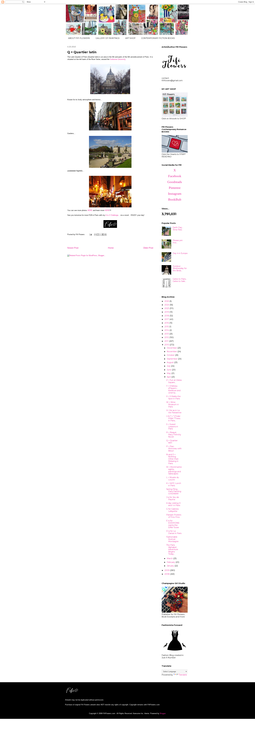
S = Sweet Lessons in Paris (172, 426)
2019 (167, 312)
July (169, 366)
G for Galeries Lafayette (172, 510)
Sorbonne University (117, 59)
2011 (167, 341)
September (172, 359)
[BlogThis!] (98, 234)
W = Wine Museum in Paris (172, 404)
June (169, 370)
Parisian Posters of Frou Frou (173, 516)
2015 (167, 326)
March (170, 558)
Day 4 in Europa (180, 253)
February (171, 562)
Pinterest (174, 188)
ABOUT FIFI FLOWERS (79, 38)
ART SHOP (130, 38)
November (172, 351)
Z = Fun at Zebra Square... (174, 381)
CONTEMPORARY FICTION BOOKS (158, 38)
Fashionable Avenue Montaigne (172, 539)
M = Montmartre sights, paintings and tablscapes (174, 470)
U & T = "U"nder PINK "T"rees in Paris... (173, 418)
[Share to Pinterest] (105, 234)
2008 (167, 574)
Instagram (174, 193)
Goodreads (174, 182)
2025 (167, 301)
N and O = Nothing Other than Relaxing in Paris (172, 459)
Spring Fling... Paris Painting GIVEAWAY (173, 491)
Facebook (174, 176)
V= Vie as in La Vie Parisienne (173, 411)
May (169, 373)
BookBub (174, 199)
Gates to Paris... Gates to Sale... (180, 280)
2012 (167, 337)
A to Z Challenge (111, 215)
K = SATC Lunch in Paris (173, 484)
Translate (183, 675)
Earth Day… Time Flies (178, 228)
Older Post (148, 248)
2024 (167, 305)
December (172, 348)
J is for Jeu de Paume (172, 498)
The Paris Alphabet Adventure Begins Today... (172, 549)
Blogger (162, 713)
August (170, 362)
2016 (167, 323)
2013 (167, 334)
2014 (167, 330)
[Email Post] (90, 234)
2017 (167, 319)
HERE (90, 210)
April (169, 377)
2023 (167, 308)
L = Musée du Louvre (172, 478)
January (171, 566)
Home (111, 248)
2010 (167, 345)
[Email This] (95, 234)
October (171, 355)
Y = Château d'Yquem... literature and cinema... (173, 389)
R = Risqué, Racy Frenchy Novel (173, 434)
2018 (167, 315)
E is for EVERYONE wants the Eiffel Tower (172, 524)
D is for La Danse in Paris (173, 532)
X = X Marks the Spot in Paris (173, 397)
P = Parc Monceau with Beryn (174, 448)
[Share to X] (100, 234)
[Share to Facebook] (103, 234)
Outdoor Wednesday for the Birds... (180, 268)
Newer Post (72, 248)
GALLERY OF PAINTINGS (108, 38)
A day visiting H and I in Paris (173, 504)
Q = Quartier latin (172, 441)
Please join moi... (178, 241)
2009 (167, 570)
